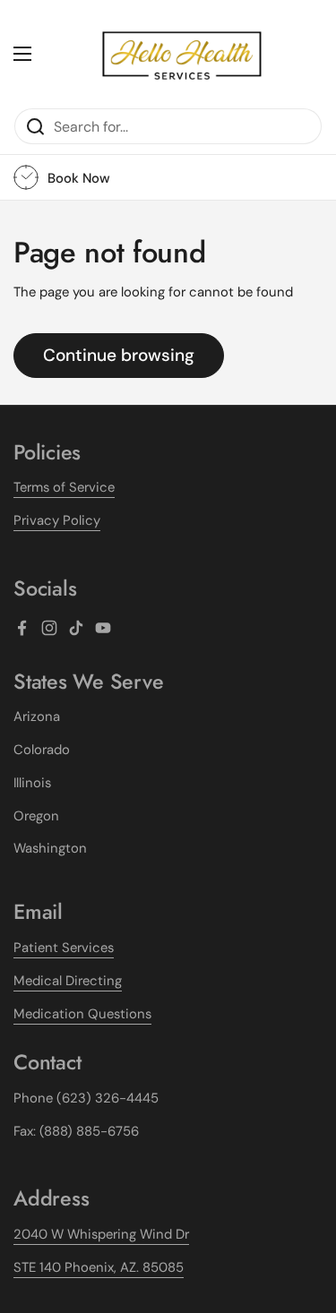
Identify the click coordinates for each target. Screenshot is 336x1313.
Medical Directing (67, 981)
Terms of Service (64, 487)
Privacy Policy (56, 520)
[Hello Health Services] (181, 54)
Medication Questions (82, 1014)
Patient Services (63, 948)
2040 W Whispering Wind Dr (101, 1234)
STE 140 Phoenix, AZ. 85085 (98, 1267)
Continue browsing (118, 355)
